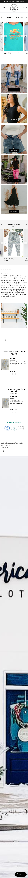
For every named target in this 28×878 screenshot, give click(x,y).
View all (14, 19)
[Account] (23, 7)
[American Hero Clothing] (14, 8)
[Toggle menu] (1, 7)
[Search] (4, 7)
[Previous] (2, 36)
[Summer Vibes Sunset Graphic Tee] (13, 36)
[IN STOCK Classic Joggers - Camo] (13, 243)
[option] (14, 300)
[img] (14, 353)
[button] (13, 374)
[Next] (5, 340)
